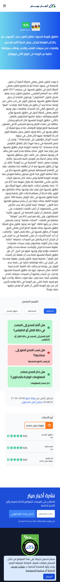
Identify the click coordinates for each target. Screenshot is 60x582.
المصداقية (32, 311)
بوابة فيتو (30, 398)
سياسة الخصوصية (25, 521)
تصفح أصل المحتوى (31, 402)
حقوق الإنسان (12, 311)
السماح (49, 576)
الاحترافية (50, 311)
